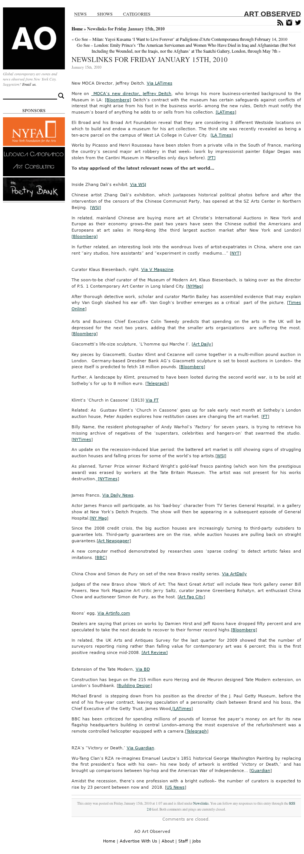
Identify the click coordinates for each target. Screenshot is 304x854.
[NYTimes (107, 479)
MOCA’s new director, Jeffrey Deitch (131, 93)
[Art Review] (155, 652)
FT (265, 416)
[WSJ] (95, 207)
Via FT (152, 400)
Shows (105, 14)
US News (175, 787)
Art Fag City (191, 597)
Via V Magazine (157, 269)
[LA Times (221, 135)
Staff (183, 841)
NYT (235, 253)
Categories (137, 14)
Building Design (134, 685)
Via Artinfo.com (114, 613)
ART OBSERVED (272, 14)
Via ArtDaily (234, 574)
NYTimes (82, 439)
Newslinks (201, 803)
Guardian (260, 770)
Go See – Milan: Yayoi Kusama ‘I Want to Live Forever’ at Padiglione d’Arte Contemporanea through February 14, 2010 (181, 39)
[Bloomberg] (118, 100)
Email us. (29, 84)
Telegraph (157, 383)
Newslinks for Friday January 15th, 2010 (150, 59)
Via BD (143, 669)
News (80, 14)
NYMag (195, 286)
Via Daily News (117, 495)
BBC (100, 557)
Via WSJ (138, 184)
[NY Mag (98, 518)
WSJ (221, 456)
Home (77, 29)
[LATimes (225, 112)
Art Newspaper (113, 541)
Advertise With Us (138, 841)
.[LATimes (181, 708)
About (168, 841)
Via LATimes (159, 83)
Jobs (196, 841)
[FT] (211, 158)
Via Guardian (140, 748)
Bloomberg (84, 333)
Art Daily (202, 344)
